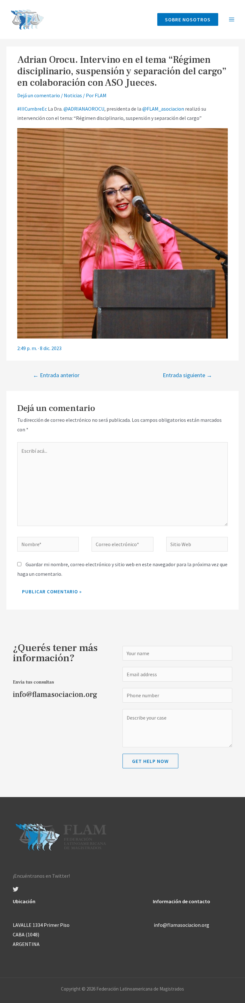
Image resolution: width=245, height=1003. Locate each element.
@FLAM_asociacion (163, 109)
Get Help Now (150, 761)
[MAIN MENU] (232, 19)
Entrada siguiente (187, 375)
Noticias (73, 95)
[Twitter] (16, 889)
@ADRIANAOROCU (83, 109)
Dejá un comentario (38, 95)
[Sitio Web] (197, 545)
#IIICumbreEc (32, 109)
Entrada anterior (56, 375)
